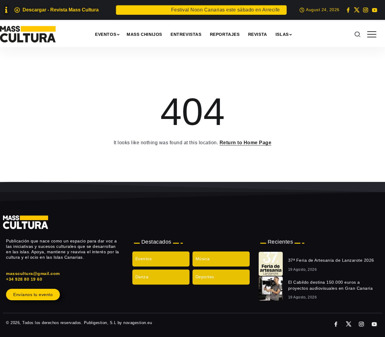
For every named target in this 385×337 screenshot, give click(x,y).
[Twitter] (357, 10)
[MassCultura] (28, 33)
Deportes (205, 276)
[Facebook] (348, 10)
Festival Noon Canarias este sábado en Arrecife (222, 9)
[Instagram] (365, 10)
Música (203, 258)
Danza (142, 276)
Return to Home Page (246, 142)
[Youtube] (374, 10)
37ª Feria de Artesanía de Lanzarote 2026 (331, 260)
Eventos (143, 258)
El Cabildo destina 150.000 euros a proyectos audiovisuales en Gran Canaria (330, 285)
